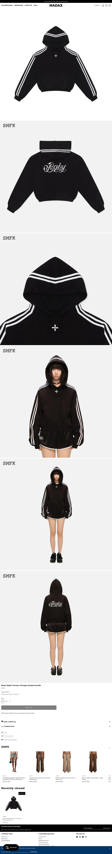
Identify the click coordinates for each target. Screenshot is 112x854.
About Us (4, 836)
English (97, 5)
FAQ (40, 838)
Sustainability (5, 840)
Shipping (3, 694)
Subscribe (106, 828)
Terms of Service (44, 844)
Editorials (4, 838)
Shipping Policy (44, 840)
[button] (106, 5)
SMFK (3, 688)
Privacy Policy (43, 842)
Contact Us (42, 836)
